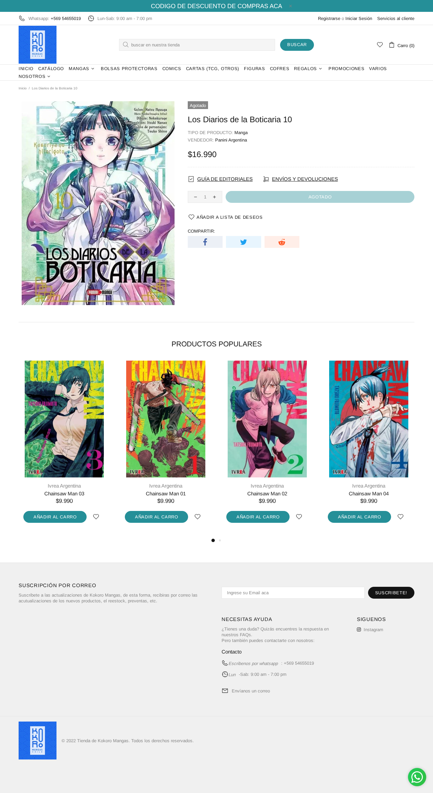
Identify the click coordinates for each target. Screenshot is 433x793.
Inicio (23, 88)
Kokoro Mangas (37, 45)
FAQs (245, 634)
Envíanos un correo (251, 690)
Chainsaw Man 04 (369, 493)
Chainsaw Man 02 (267, 493)
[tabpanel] (64, 449)
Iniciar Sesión (358, 18)
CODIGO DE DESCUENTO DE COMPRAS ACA (216, 6)
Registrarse (329, 18)
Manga (241, 132)
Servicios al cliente (395, 18)
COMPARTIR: (201, 231)
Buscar (297, 44)
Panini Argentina (231, 140)
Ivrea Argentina (64, 486)
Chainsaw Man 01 (166, 493)
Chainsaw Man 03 (64, 493)
